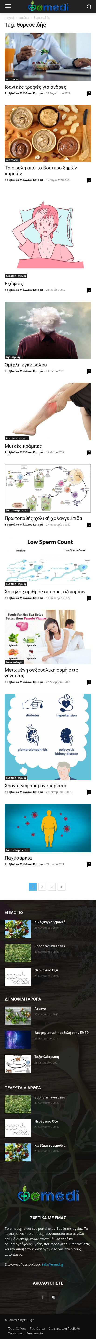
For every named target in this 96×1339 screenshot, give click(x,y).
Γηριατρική (13, 357)
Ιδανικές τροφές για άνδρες (35, 87)
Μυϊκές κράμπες (23, 446)
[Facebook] (42, 1296)
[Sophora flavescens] (18, 953)
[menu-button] (8, 6)
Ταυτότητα (37, 1328)
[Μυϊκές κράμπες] (48, 411)
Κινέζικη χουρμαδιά (49, 922)
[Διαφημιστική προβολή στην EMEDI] (18, 1040)
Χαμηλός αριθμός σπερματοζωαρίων (45, 591)
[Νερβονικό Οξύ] (18, 977)
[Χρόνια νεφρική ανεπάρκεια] (48, 737)
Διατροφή (12, 79)
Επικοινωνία (35, 1333)
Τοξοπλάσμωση (46, 1057)
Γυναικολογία (14, 662)
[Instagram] (53, 1296)
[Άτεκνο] (18, 1016)
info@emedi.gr (53, 1264)
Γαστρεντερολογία (17, 510)
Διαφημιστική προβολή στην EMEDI (61, 1033)
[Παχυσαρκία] (48, 828)
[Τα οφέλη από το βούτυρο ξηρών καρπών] (48, 133)
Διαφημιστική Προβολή (64, 1328)
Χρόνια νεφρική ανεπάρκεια (35, 785)
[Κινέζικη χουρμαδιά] (18, 929)
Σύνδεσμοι (15, 1333)
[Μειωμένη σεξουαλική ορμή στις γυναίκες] (48, 637)
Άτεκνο (40, 1009)
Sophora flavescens (49, 946)
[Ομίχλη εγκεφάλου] (48, 330)
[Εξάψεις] (48, 235)
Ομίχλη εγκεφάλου (26, 365)
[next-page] (61, 887)
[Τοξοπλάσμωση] (18, 1064)
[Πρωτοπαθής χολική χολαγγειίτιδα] (48, 488)
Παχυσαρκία (18, 858)
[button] (89, 6)
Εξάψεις (14, 283)
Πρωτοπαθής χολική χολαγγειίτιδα (43, 518)
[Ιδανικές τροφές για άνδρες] (48, 57)
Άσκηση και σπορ (16, 438)
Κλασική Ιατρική (16, 275)
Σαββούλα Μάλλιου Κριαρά (24, 93)
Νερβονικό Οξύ (46, 970)
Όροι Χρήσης (17, 1328)
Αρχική (9, 18)
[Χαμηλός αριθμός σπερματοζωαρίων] (48, 561)
